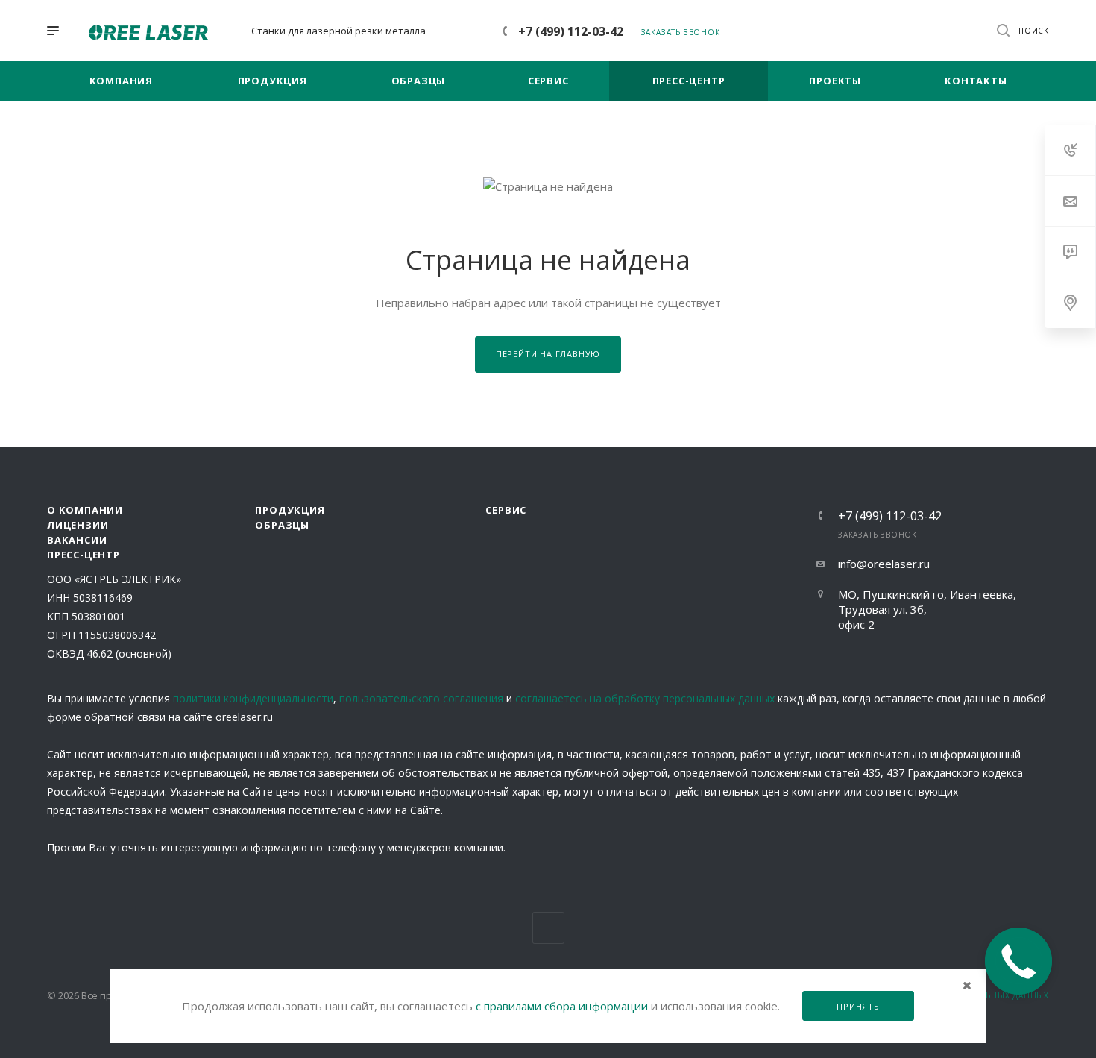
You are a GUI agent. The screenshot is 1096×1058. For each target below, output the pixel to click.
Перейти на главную (548, 353)
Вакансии (77, 540)
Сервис (505, 510)
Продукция (289, 510)
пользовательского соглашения (421, 698)
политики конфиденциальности (253, 698)
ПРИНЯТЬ (858, 1006)
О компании (85, 510)
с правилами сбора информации (562, 1005)
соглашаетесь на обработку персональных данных (645, 698)
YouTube (548, 928)
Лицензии (77, 525)
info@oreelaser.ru (884, 563)
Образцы (282, 525)
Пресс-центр (83, 554)
